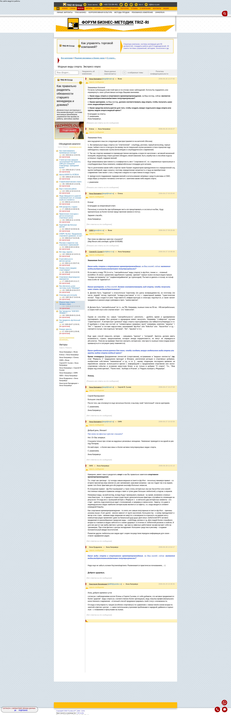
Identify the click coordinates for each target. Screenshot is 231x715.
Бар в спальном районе (68, 189)
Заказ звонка (93, 5)
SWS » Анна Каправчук (68, 375)
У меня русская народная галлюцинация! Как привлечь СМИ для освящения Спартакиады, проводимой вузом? (70, 163)
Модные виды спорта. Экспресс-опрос (67, 303)
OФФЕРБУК (159, 12)
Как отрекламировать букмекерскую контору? (68, 152)
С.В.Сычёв (80, 713)
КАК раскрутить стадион (68, 207)
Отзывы (134, 8)
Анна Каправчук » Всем (68, 352)
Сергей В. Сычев (95, 252)
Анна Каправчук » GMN (68, 373)
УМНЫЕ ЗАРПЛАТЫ (64, 12)
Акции (166, 8)
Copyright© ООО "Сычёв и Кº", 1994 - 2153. (70, 711)
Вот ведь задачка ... (66, 252)
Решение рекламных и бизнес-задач (90, 58)
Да (15, 710)
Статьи (72, 8)
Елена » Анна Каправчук (69, 355)
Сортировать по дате (75, 147)
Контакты (157, 8)
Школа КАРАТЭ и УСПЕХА (69, 175)
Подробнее (23, 710)
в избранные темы (135, 73)
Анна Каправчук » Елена (69, 357)
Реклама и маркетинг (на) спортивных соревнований (68, 244)
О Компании (145, 8)
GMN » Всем (64, 360)
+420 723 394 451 (111, 4)
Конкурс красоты (65, 329)
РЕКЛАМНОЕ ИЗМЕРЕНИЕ (142, 12)
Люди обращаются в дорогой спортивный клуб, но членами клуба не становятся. (70, 198)
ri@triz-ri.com (154, 4)
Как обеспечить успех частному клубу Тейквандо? (69, 287)
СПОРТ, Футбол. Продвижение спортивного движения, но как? (70, 235)
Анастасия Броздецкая (98, 584)
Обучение (124, 8)
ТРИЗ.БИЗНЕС (80, 12)
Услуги (97, 8)
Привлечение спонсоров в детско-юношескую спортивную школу (68, 216)
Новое (65, 8)
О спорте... (111, 58)
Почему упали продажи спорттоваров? (67, 269)
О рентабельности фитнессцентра (66, 260)
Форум (80, 8)
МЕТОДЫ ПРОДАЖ (121, 12)
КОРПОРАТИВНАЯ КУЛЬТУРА (100, 12)
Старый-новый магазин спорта (70, 182)
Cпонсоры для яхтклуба (68, 295)
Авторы (89, 8)
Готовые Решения (110, 8)
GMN (91, 230)
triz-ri (141, 4)
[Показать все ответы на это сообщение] (103, 123)
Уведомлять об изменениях (88, 72)
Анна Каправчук (95, 79)
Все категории (67, 58)
